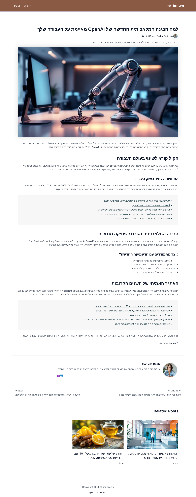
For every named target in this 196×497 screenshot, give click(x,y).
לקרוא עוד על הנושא (168, 343)
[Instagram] (58, 376)
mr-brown (175, 5)
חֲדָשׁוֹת (175, 463)
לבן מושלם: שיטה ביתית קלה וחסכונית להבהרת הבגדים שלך (142, 324)
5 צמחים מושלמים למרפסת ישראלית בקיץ (150, 205)
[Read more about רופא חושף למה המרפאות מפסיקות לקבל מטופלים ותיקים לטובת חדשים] (152, 434)
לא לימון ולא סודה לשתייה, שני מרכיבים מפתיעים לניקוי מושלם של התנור (137, 200)
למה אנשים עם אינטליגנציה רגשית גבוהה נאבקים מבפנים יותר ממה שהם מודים (134, 214)
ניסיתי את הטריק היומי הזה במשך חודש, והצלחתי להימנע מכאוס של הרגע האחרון (133, 310)
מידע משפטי (101, 492)
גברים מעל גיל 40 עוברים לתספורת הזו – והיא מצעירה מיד (143, 218)
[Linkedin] (61, 376)
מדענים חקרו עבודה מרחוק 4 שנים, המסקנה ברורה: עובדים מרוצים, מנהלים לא (134, 209)
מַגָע (91, 492)
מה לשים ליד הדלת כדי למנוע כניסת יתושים (150, 315)
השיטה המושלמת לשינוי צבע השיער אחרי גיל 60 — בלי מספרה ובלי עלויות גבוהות (132, 306)
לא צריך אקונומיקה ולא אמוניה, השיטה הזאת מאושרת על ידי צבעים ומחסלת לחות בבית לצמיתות (126, 319)
